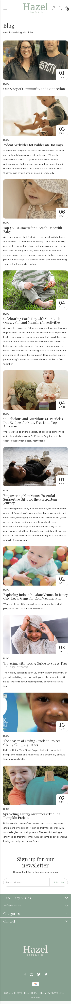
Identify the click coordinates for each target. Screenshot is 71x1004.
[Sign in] (54, 8)
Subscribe (58, 882)
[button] (6, 8)
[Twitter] (39, 974)
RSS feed (35, 997)
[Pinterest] (46, 974)
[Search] (60, 8)
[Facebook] (25, 974)
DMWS (54, 993)
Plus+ (63, 993)
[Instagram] (31, 974)
